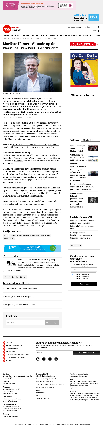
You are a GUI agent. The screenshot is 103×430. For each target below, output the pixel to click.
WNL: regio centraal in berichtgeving (19, 296)
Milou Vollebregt (42, 379)
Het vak (26, 35)
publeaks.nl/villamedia (12, 270)
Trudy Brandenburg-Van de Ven (47, 384)
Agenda (44, 35)
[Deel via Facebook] (9, 277)
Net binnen (74, 140)
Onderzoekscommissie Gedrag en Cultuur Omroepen (30, 235)
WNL (5, 235)
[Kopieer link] (25, 277)
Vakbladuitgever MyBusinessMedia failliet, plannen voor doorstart (78, 159)
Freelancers (88, 35)
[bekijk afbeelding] (32, 72)
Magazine (10, 351)
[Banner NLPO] (39, 5)
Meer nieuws (76, 245)
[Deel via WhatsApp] (17, 277)
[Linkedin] (56, 359)
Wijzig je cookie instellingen (82, 424)
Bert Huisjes (8, 239)
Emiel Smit (40, 396)
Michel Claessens (42, 387)
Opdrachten (76, 35)
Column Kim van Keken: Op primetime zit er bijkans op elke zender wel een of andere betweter (77, 200)
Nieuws (6, 35)
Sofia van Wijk (41, 393)
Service (10, 342)
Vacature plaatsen (74, 27)
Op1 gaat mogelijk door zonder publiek (20, 304)
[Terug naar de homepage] (12, 29)
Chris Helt (7, 38)
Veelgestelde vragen (16, 357)
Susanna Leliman (9, 384)
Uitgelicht (87, 140)
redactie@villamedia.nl (11, 416)
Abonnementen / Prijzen (17, 354)
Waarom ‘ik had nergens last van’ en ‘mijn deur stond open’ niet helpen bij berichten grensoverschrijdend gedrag (31, 146)
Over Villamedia (14, 345)
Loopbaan (35, 35)
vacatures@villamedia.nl (78, 376)
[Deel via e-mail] (21, 277)
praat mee (56, 38)
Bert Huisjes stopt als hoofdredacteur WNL (21, 288)
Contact (10, 360)
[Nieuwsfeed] (38, 359)
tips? (45, 374)
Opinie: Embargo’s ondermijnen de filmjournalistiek (77, 148)
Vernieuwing (16, 35)
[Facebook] (50, 359)
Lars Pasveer (40, 382)
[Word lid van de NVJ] (81, 17)
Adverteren (65, 35)
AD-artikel (18, 160)
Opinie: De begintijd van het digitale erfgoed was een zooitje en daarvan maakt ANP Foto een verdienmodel (78, 173)
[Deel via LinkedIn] (13, 277)
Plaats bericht (52, 323)
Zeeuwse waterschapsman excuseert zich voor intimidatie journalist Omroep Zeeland (82, 187)
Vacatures (54, 35)
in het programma (22, 139)
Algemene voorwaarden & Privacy (65, 424)
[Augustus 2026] (84, 44)
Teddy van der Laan (43, 398)
